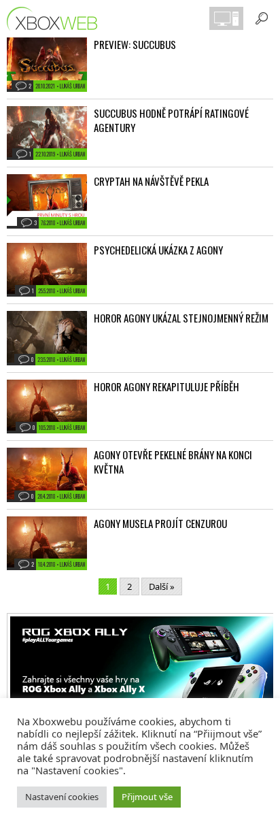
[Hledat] (261, 18)
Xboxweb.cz (56, 18)
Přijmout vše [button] (147, 797)
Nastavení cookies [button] (62, 797)
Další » (162, 586)
